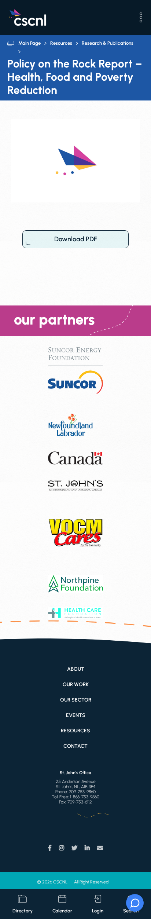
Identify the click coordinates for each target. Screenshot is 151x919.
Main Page (29, 43)
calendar (62, 910)
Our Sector (75, 700)
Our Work (76, 684)
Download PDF (75, 239)
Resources (61, 43)
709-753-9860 (82, 791)
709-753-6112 (79, 802)
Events (75, 715)
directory (22, 910)
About (75, 669)
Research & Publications (107, 43)
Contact (75, 746)
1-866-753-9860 (84, 796)
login (97, 910)
